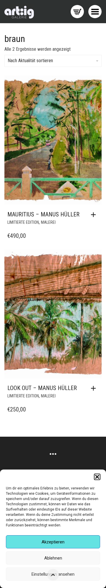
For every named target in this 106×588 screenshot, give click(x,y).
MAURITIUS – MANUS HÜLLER (43, 214)
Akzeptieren (53, 542)
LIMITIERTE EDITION (23, 222)
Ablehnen (53, 558)
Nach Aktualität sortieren (30, 60)
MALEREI (48, 222)
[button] (97, 477)
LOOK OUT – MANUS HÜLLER (42, 388)
